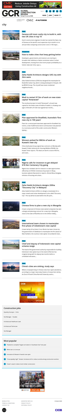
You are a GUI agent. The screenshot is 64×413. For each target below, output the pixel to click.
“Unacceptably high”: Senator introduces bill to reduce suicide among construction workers (33, 359)
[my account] (46, 11)
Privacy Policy (25, 403)
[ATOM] (17, 410)
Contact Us (5, 405)
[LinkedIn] (57, 11)
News (44, 15)
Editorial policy (26, 405)
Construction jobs (12, 308)
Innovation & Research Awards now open (18, 354)
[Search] (60, 11)
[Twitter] (53, 11)
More (56, 15)
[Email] (50, 11)
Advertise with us (26, 401)
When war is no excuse (13, 349)
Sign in (42, 11)
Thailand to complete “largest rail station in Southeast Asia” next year (26, 345)
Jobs (50, 15)
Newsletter (6, 401)
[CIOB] (47, 410)
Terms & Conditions (8, 403)
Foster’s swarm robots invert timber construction (21, 364)
